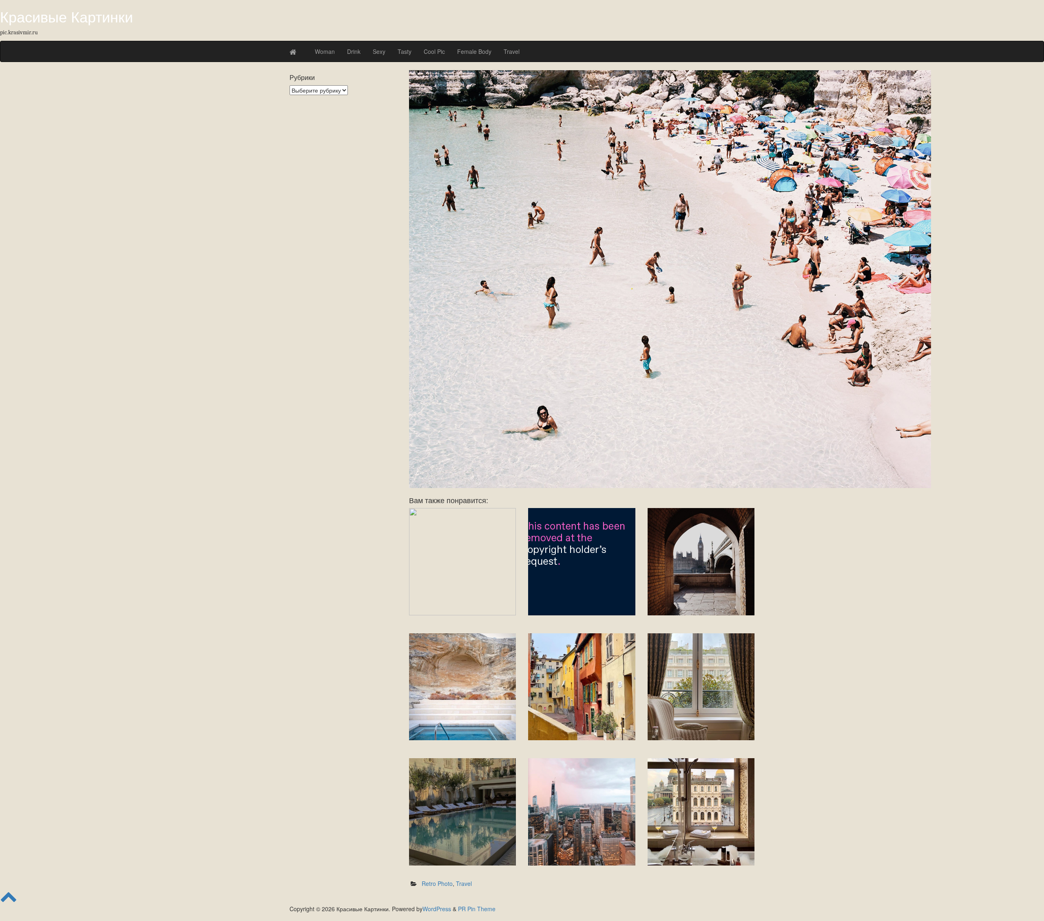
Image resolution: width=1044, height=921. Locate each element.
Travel (512, 51)
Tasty (404, 51)
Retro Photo (437, 883)
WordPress (436, 909)
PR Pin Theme (476, 909)
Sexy (379, 51)
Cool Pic (434, 51)
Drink (354, 51)
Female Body (474, 51)
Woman (325, 51)
